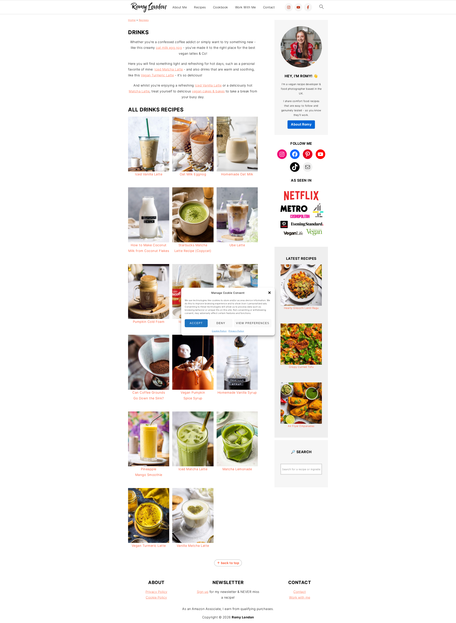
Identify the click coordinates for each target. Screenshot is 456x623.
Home (132, 20)
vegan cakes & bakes (208, 91)
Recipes (200, 7)
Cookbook (220, 7)
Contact (269, 7)
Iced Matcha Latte (168, 69)
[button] (269, 292)
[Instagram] (289, 7)
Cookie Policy (219, 330)
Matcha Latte (139, 91)
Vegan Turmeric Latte (157, 75)
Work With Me (245, 7)
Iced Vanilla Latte (208, 85)
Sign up (203, 592)
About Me (179, 7)
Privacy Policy (236, 330)
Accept (196, 323)
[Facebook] (308, 7)
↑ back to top (228, 563)
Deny (220, 323)
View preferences (252, 323)
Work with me (299, 597)
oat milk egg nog (169, 47)
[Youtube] (298, 7)
